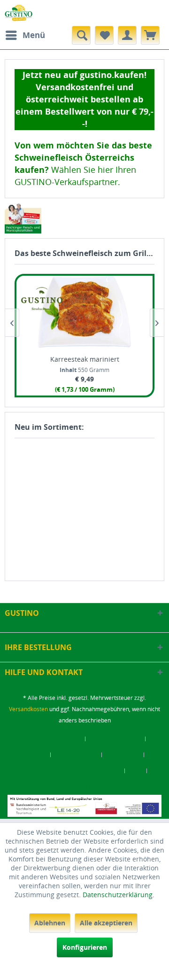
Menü (34, 35)
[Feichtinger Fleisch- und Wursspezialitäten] (23, 218)
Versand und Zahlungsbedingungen (70, 771)
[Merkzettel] (104, 35)
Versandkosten (28, 709)
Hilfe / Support (76, 755)
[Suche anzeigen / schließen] (81, 35)
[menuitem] (25, 35)
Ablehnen (49, 922)
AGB (136, 771)
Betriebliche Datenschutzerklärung (85, 787)
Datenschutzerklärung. (118, 894)
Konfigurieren (84, 947)
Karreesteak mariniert (84, 359)
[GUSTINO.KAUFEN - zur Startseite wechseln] (18, 13)
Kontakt (34, 755)
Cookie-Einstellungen (51, 739)
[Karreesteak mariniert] (84, 312)
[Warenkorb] (150, 35)
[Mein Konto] (127, 35)
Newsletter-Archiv (115, 739)
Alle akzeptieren (106, 922)
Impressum (123, 755)
